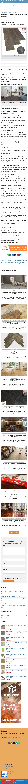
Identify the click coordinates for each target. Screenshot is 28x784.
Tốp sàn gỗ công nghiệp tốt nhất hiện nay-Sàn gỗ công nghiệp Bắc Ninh (14, 380)
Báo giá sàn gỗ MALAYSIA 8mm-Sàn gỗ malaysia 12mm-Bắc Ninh (14, 521)
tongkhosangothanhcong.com (13, 740)
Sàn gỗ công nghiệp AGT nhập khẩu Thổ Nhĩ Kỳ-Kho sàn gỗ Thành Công (14, 323)
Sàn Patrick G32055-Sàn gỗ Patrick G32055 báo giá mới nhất (7, 262)
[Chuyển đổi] (26, 615)
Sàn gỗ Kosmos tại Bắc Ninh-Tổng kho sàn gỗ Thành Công (14, 492)
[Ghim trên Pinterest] (18, 255)
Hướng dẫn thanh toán (7, 768)
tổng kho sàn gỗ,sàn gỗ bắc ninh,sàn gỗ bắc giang (13, 12)
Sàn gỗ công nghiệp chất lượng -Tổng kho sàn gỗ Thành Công (14, 464)
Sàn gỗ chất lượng (5, 615)
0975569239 (9, 737)
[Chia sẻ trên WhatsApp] (8, 255)
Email (4, 563)
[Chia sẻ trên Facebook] (10, 255)
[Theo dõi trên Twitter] (16, 743)
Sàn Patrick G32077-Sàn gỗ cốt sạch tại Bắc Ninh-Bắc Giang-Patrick (21, 262)
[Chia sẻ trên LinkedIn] (20, 255)
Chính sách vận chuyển (7, 771)
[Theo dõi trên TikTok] (14, 743)
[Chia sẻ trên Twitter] (13, 255)
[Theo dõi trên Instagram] (11, 743)
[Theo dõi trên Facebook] (9, 743)
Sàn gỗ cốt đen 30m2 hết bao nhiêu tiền (10, 596)
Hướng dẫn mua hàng (7, 766)
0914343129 (18, 737)
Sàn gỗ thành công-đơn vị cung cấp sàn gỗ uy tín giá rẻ (13, 599)
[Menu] (2, 5)
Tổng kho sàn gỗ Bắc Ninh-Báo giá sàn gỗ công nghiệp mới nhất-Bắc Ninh (14, 436)
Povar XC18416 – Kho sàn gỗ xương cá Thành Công (14, 407)
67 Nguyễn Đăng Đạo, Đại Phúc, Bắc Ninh (11, 0)
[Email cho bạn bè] (15, 255)
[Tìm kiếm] (26, 5)
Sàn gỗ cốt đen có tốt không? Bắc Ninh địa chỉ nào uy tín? (14, 592)
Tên (4, 557)
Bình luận (5, 545)
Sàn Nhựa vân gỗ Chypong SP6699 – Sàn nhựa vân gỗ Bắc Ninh (14, 293)
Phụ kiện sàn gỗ (5, 618)
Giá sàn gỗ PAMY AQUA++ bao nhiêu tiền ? (11, 603)
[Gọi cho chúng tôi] (19, 743)
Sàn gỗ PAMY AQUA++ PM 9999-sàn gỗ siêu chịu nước (13, 606)
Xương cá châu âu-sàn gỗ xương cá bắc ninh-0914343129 (14, 352)
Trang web (5, 569)
